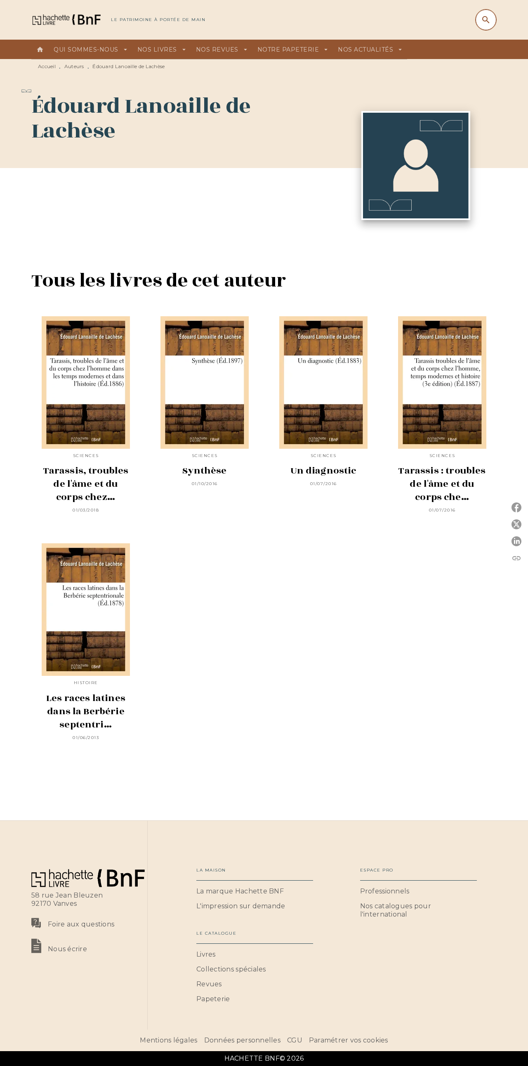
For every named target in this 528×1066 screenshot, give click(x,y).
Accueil (47, 66)
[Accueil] (66, 19)
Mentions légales (168, 1040)
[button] (254, 891)
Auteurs (74, 66)
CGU (294, 1040)
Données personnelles (242, 1040)
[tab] (40, 49)
